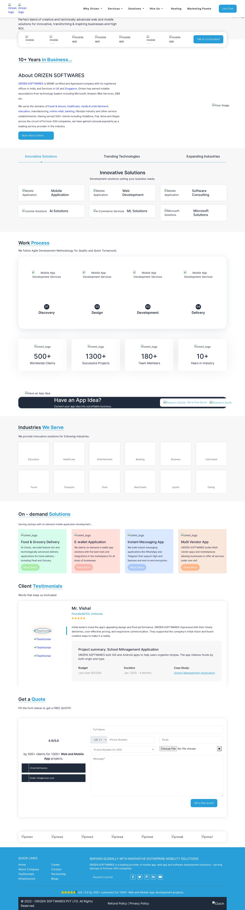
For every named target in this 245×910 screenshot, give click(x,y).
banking (69, 111)
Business (175, 459)
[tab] (42, 630)
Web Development (133, 193)
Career (55, 864)
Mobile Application (60, 193)
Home (22, 864)
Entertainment (104, 459)
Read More (30, 567)
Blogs (54, 878)
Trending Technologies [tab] (122, 156)
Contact (56, 869)
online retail (57, 111)
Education (33, 459)
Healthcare (69, 459)
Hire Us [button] (155, 8)
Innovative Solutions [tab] (41, 156)
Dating (211, 487)
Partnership (58, 874)
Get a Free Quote (197, 402)
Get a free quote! (204, 803)
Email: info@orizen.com (42, 778)
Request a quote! (103, 877)
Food (104, 487)
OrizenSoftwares (38, 768)
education (24, 111)
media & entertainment (94, 106)
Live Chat (227, 8)
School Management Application (194, 672)
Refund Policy (117, 903)
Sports (175, 487)
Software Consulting (200, 193)
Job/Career (211, 459)
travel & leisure (57, 106)
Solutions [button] (135, 8)
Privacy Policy (139, 903)
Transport (69, 487)
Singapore (71, 88)
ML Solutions (137, 211)
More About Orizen (33, 135)
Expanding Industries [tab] (203, 156)
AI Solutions (59, 211)
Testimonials (26, 874)
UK (57, 88)
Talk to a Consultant (208, 39)
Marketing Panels (199, 8)
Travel (33, 487)
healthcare (73, 106)
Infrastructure (26, 878)
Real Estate (140, 487)
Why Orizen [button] (91, 8)
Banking (140, 459)
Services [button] (114, 8)
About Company (28, 869)
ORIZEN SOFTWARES (30, 83)
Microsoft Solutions (200, 213)
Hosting (176, 8)
